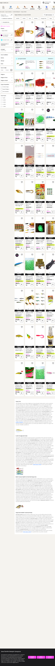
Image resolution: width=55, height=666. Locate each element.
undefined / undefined (7, 18)
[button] (19, 40)
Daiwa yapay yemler (37, 464)
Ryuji (51, 18)
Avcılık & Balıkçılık (16, 11)
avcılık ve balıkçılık (19, 422)
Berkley (35, 18)
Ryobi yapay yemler (27, 531)
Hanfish (17, 18)
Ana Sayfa (2, 11)
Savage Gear (43, 18)
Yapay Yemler (23, 11)
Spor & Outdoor (8, 11)
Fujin (30, 18)
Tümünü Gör (50, 58)
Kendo (24, 18)
